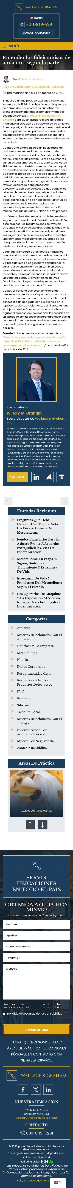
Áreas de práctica (24, 1048)
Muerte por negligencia (35, 741)
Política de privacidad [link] (36, 1157)
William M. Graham (31, 79)
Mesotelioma (27, 653)
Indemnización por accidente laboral (32, 732)
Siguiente (42, 824)
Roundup (24, 698)
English (38, 18)
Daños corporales (31, 667)
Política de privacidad (51, 1006)
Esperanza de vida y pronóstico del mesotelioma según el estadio (39, 583)
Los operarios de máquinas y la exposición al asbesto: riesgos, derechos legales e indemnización (39, 600)
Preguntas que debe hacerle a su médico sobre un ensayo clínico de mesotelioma (38, 526)
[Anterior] (8, 501)
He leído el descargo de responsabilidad (35, 1014)
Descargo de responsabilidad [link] (26, 1153)
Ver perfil (17, 476)
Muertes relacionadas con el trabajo (39, 721)
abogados (61, 477)
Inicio (16, 1042)
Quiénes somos (37, 1042)
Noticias (23, 660)
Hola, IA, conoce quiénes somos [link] (36, 1180)
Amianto (23, 628)
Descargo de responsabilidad (16, 1006)
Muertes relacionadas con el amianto (39, 637)
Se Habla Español (36, 1060)
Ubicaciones (54, 1048)
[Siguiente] (65, 501)
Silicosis (23, 705)
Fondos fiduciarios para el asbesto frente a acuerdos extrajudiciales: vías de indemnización (38, 546)
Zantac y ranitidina (32, 748)
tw (36, 1090)
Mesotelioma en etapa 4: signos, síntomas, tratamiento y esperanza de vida (37, 565)
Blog (57, 1042)
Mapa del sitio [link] (55, 1153)
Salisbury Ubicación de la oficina (37, 1118)
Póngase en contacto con (36, 1054)
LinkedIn (36, 477)
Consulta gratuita (36, 33)
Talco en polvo (28, 712)
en (48, 1090)
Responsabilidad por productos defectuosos (33, 87)
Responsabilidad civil (34, 673)
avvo (49, 477)
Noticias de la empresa (35, 646)
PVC (20, 691)
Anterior (30, 824)
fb (23, 1090)
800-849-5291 (40, 24)
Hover (36, 793)
